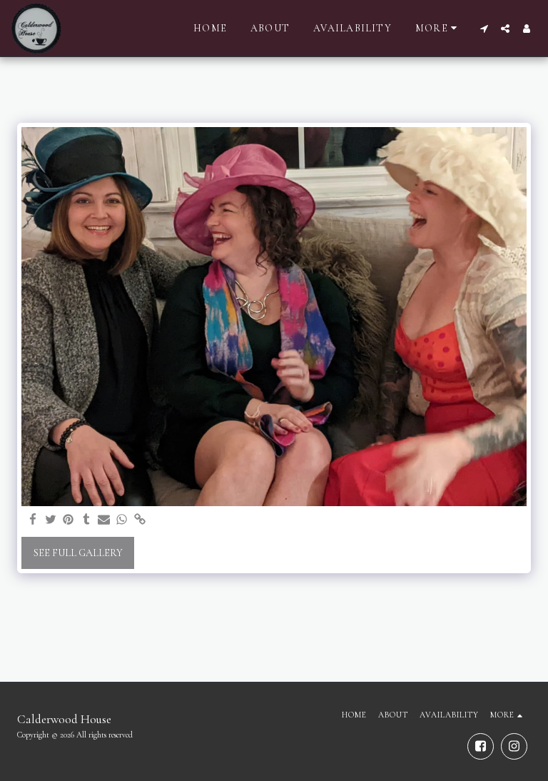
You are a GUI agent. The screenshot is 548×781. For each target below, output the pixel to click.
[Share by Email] (104, 520)
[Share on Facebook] (32, 520)
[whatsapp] (122, 520)
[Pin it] (68, 520)
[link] (139, 520)
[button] (484, 29)
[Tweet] (50, 520)
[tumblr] (86, 520)
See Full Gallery (78, 553)
